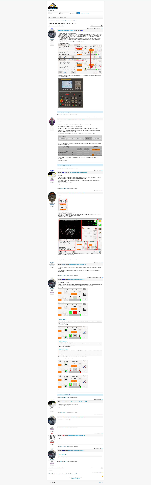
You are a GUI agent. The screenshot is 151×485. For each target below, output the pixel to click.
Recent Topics (53, 17)
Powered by (73, 478)
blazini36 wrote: (63, 349)
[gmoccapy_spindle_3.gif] (73, 381)
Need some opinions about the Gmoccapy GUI (66, 30)
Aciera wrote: (63, 454)
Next (59, 25)
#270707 (102, 433)
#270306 (102, 277)
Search (58, 17)
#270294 (102, 262)
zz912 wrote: (63, 319)
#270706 (102, 414)
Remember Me (73, 13)
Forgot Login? (83, 13)
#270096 (102, 170)
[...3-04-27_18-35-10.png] (70, 92)
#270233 (102, 190)
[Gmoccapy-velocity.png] (63, 204)
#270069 (102, 28)
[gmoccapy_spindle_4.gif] (73, 309)
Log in (78, 13)
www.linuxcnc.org (63, 17)
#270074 (102, 116)
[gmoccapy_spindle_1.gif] (73, 332)
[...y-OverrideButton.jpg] (80, 150)
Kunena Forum (77, 478)
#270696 (102, 399)
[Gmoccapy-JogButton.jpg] (80, 137)
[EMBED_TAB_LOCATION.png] (80, 235)
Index (49, 17)
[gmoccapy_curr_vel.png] (80, 58)
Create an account (66, 114)
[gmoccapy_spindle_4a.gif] (73, 294)
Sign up (87, 13)
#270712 (102, 448)
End (62, 25)
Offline (52, 40)
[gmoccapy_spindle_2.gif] (73, 366)
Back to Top (101, 482)
